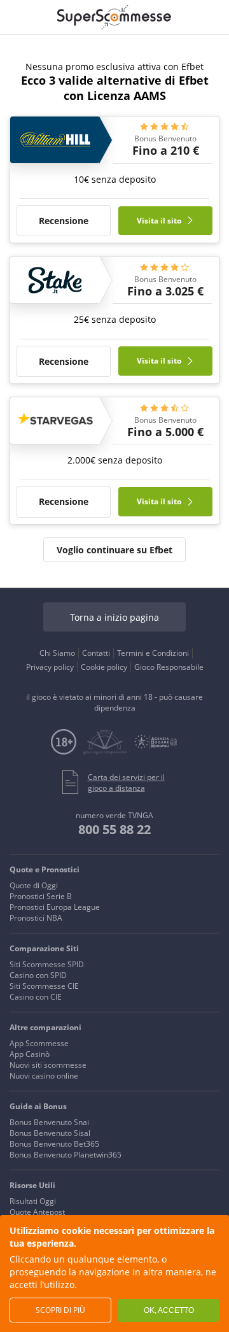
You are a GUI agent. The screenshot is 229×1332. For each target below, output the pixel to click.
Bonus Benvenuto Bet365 (54, 1143)
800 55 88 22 (114, 829)
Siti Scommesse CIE (44, 986)
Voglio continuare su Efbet (114, 550)
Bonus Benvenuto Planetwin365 (65, 1154)
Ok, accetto (169, 1310)
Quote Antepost (37, 1212)
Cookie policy (104, 667)
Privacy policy (50, 667)
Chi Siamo (57, 653)
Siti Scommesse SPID (47, 964)
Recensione (63, 221)
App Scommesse (39, 1043)
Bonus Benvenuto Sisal (50, 1133)
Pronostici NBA (36, 917)
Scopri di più (60, 1310)
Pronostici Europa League (55, 907)
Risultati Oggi (33, 1201)
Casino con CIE (36, 996)
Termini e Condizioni (153, 653)
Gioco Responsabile (169, 667)
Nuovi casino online (44, 1075)
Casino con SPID (38, 975)
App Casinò (30, 1054)
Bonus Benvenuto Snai (49, 1122)
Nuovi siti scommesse (48, 1064)
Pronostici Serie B (41, 896)
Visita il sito (160, 220)
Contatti (96, 653)
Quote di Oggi (34, 885)
